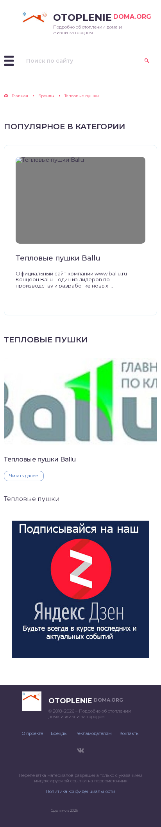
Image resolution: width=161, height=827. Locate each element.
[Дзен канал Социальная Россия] (80, 654)
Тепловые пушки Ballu (58, 258)
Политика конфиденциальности (80, 791)
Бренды (59, 733)
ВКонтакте (80, 750)
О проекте (32, 733)
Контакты (130, 733)
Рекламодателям (93, 733)
